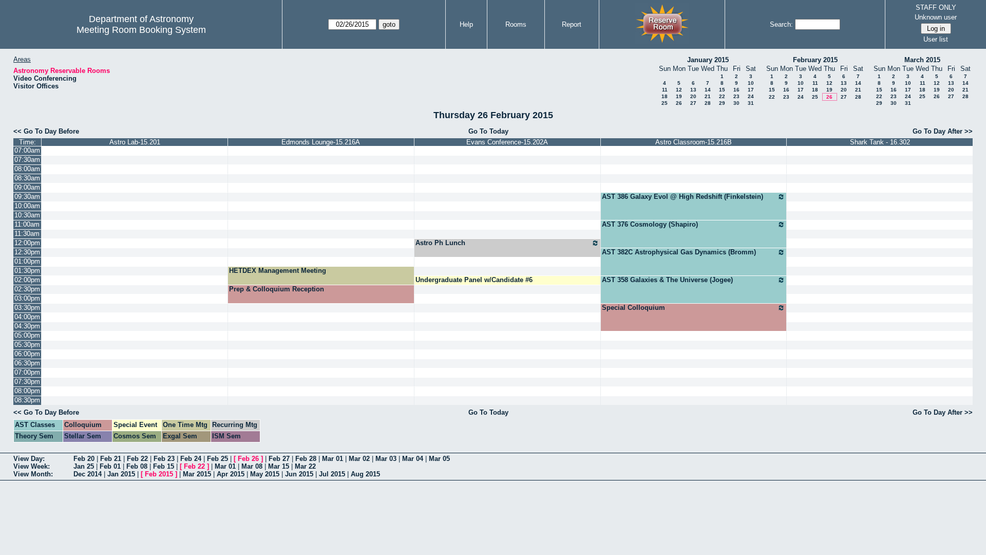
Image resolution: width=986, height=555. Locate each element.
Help (466, 24)
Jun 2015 (299, 474)
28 (708, 103)
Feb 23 (164, 458)
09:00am (27, 187)
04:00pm (27, 317)
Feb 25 (217, 458)
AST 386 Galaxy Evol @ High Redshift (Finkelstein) (682, 196)
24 (751, 96)
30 (736, 103)
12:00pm (27, 243)
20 (693, 96)
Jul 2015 (332, 474)
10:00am (27, 206)
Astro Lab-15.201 (134, 142)
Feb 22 (137, 458)
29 (722, 103)
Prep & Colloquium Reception (276, 289)
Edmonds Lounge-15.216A (320, 142)
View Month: (33, 474)
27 (693, 103)
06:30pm (27, 363)
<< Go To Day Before (46, 131)
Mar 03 (385, 458)
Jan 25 (83, 466)
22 (722, 96)
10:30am (27, 215)
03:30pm (27, 307)
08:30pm (27, 400)
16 (736, 89)
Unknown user (936, 17)
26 (679, 103)
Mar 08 (251, 466)
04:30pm (27, 326)
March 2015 (922, 60)
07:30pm (27, 381)
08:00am (27, 169)
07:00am (27, 150)
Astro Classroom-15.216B (693, 142)
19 (679, 96)
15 (722, 89)
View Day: (29, 458)
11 (665, 89)
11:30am (27, 233)
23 (736, 96)
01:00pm (27, 261)
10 (751, 83)
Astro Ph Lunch (440, 243)
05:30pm (27, 344)
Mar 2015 (197, 474)
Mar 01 (332, 458)
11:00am (27, 224)
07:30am (27, 159)
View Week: (31, 466)
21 (708, 96)
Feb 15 (163, 466)
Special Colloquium (633, 307)
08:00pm (27, 391)
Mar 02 (359, 458)
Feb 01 (110, 466)
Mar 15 (278, 466)
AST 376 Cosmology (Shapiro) (650, 224)
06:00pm (27, 354)
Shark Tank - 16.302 (880, 142)
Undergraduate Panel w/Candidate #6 (474, 280)
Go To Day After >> (943, 131)
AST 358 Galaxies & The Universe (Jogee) (667, 280)
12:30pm (27, 252)
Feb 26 (248, 458)
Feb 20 (83, 458)
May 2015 (264, 474)
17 (751, 89)
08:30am (27, 178)
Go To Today (488, 131)
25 (664, 103)
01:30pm (27, 270)
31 (751, 103)
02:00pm (27, 280)
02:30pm (27, 289)
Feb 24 (190, 458)
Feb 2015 (159, 474)
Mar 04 (412, 458)
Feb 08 (136, 466)
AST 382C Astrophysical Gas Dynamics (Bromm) (679, 252)
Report (571, 24)
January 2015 (708, 60)
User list (935, 39)
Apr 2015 (230, 474)
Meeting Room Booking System (141, 30)
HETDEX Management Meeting (277, 270)
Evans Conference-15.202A (507, 142)
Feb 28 (305, 458)
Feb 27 (279, 458)
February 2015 (815, 60)
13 (693, 89)
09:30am (27, 196)
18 (664, 96)
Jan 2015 (121, 474)
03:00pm (27, 298)
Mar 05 (439, 458)
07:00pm (27, 372)
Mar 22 (305, 466)
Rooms (515, 24)
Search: (781, 24)
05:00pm (27, 335)
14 (708, 89)
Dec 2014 (87, 474)
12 (679, 89)
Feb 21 (110, 458)
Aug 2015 (365, 474)
